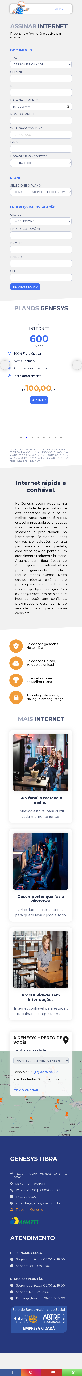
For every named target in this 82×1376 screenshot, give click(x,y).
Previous (5, 365)
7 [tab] (55, 437)
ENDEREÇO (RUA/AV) (25, 229)
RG (12, 86)
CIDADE (16, 214)
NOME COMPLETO (23, 114)
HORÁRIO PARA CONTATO (28, 156)
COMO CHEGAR (26, 1090)
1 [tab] (21, 437)
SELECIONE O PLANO (25, 185)
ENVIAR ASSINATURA (25, 286)
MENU (59, 9)
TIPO (13, 58)
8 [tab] (61, 437)
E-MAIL (15, 142)
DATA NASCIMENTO (24, 100)
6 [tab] (49, 437)
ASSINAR (39, 400)
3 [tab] (32, 437)
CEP (13, 271)
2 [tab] (27, 437)
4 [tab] (38, 437)
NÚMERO (17, 243)
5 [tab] (44, 437)
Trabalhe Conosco (29, 1210)
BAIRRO (16, 257)
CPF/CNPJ (17, 72)
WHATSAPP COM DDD (26, 128)
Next (77, 365)
